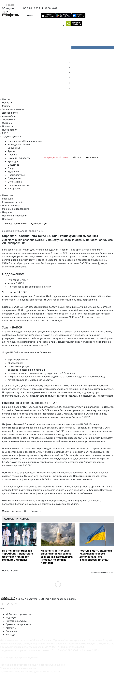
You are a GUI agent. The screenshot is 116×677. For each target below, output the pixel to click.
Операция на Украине (56, 157)
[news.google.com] (73, 72)
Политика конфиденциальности (18, 668)
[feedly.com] (73, 77)
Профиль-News (57, 500)
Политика (7, 126)
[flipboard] (73, 87)
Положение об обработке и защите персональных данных (32, 664)
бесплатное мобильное (28, 504)
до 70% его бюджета (73, 451)
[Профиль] (10, 15)
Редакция (7, 198)
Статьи (6, 99)
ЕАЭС (5, 133)
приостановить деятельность (49, 490)
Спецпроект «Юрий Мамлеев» (25, 141)
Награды (7, 212)
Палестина (36, 511)
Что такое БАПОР (18, 279)
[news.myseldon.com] (73, 67)
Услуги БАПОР (16, 283)
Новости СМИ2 (10, 570)
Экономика (8, 119)
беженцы (16, 511)
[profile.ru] (73, 82)
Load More (58, 584)
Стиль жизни (15, 181)
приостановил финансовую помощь (59, 424)
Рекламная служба (12, 202)
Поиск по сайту (11, 205)
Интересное (14, 188)
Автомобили (9, 116)
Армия (11, 151)
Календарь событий (19, 144)
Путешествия (9, 129)
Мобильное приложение (15, 208)
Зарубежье (14, 147)
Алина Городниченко (32, 231)
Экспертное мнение (13, 109)
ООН (26, 511)
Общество (13, 164)
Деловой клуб (10, 112)
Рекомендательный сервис (102, 572)
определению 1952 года (15, 310)
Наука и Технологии (19, 158)
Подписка (7, 219)
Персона (12, 154)
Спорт (11, 168)
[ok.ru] (73, 52)
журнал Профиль (76, 500)
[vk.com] (92, 47)
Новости (31, 15)
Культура (13, 161)
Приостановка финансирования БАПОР (30, 286)
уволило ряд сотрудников (43, 406)
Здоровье (13, 171)
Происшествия (16, 174)
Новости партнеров (19, 185)
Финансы (7, 122)
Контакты (7, 195)
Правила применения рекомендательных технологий (30, 671)
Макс (32, 500)
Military (6, 106)
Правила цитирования (14, 215)
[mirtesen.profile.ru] (73, 62)
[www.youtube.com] (73, 57)
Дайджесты (14, 178)
